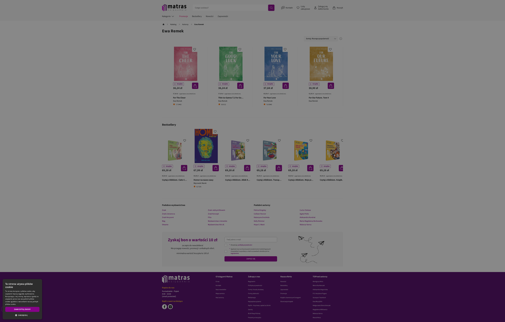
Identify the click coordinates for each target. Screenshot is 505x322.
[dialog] (22, 299)
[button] (22, 315)
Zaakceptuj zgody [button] (22, 309)
